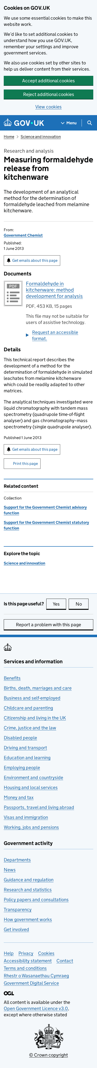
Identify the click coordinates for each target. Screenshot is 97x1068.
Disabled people (20, 738)
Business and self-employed (32, 698)
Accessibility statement (28, 961)
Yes (59, 604)
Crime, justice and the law (30, 728)
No (82, 604)
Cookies (46, 953)
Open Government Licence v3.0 (36, 1008)
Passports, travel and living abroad (39, 807)
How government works (28, 919)
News (10, 870)
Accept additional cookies (48, 81)
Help (9, 953)
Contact (64, 961)
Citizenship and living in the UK (35, 718)
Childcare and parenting (28, 708)
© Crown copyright (48, 1055)
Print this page (25, 463)
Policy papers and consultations (36, 899)
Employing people (22, 767)
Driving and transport (25, 748)
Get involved (16, 929)
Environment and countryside (33, 777)
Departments (17, 860)
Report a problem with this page (48, 624)
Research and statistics (28, 889)
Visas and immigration (26, 817)
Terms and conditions (25, 968)
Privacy (25, 953)
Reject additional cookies (48, 94)
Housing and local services (31, 787)
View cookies (48, 106)
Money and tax (19, 797)
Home (9, 136)
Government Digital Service (31, 983)
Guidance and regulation (28, 880)
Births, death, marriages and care (38, 688)
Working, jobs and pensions (31, 827)
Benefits (12, 678)
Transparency (18, 909)
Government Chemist (23, 235)
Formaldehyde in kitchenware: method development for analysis (54, 289)
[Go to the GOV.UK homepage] (24, 123)
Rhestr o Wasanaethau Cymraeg (36, 976)
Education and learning (27, 757)
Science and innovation (41, 136)
